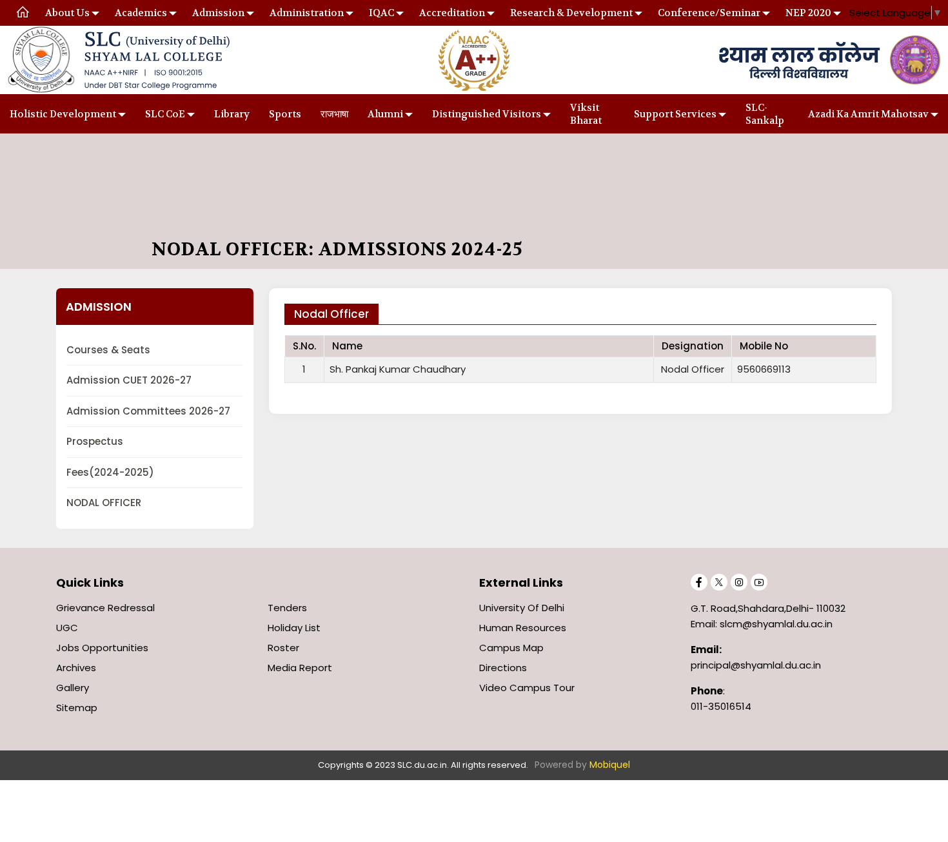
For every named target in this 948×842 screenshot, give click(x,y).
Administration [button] (307, 12)
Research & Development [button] (571, 12)
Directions (503, 667)
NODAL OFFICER (103, 502)
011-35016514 (721, 706)
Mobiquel (609, 764)
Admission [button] (218, 12)
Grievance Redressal (105, 607)
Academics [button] (141, 12)
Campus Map (511, 647)
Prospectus (94, 441)
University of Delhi (521, 607)
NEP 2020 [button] (808, 12)
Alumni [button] (385, 114)
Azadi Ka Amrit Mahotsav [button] (868, 114)
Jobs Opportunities (102, 647)
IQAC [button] (381, 12)
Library (232, 114)
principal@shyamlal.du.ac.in (756, 665)
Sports (285, 114)
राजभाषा (334, 114)
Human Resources (522, 627)
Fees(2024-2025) (110, 472)
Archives (76, 667)
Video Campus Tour (527, 687)
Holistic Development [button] (63, 114)
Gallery (72, 687)
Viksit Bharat (586, 114)
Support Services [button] (675, 114)
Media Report (300, 667)
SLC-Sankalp (765, 114)
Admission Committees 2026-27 (148, 411)
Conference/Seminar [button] (709, 12)
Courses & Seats (108, 350)
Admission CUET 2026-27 (129, 380)
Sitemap (76, 707)
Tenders (287, 607)
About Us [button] (67, 12)
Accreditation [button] (452, 12)
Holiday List (294, 627)
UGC (67, 627)
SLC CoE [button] (165, 114)
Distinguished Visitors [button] (486, 114)
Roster (283, 647)
